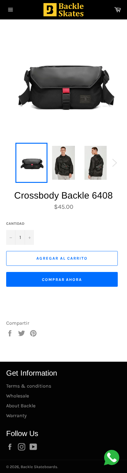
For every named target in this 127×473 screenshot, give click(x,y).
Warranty (16, 415)
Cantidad (15, 223)
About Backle (20, 406)
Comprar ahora (62, 279)
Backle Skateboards (39, 466)
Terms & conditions (28, 386)
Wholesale (17, 396)
